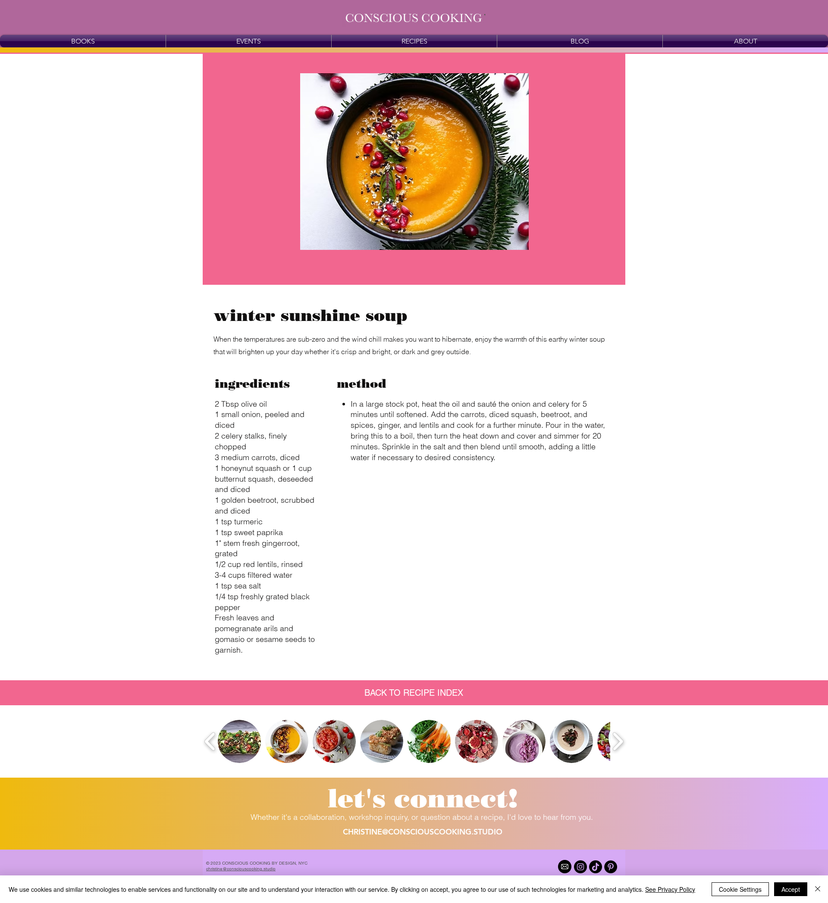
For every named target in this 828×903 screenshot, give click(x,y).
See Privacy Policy (670, 889)
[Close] (817, 889)
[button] (423, 798)
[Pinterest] (610, 866)
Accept (790, 889)
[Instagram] (580, 866)
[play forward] (617, 741)
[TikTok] (595, 866)
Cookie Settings (740, 889)
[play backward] (210, 741)
